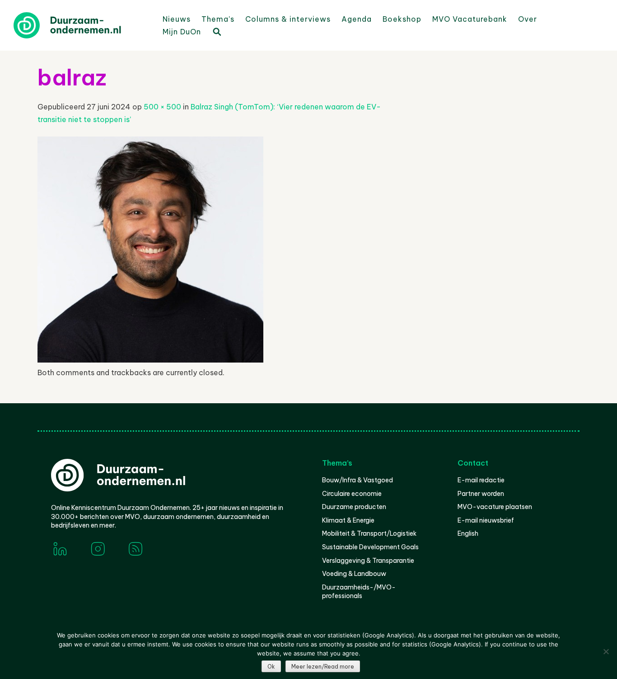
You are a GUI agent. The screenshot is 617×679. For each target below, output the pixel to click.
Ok (271, 666)
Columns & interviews (288, 19)
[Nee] (605, 651)
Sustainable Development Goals (370, 547)
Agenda (356, 19)
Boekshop (402, 19)
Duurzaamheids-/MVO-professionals (359, 591)
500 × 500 (162, 106)
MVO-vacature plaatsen (495, 507)
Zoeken (216, 31)
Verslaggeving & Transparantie (368, 560)
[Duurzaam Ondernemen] (81, 25)
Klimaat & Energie (348, 520)
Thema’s (217, 19)
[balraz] (150, 359)
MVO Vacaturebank (469, 19)
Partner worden (481, 494)
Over (527, 19)
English (468, 533)
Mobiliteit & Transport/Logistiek (369, 533)
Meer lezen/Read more (322, 666)
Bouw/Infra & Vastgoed (357, 480)
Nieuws (177, 19)
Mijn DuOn (182, 31)
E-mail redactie (481, 480)
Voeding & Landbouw (354, 574)
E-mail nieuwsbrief (486, 520)
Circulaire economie (352, 494)
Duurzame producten (354, 507)
